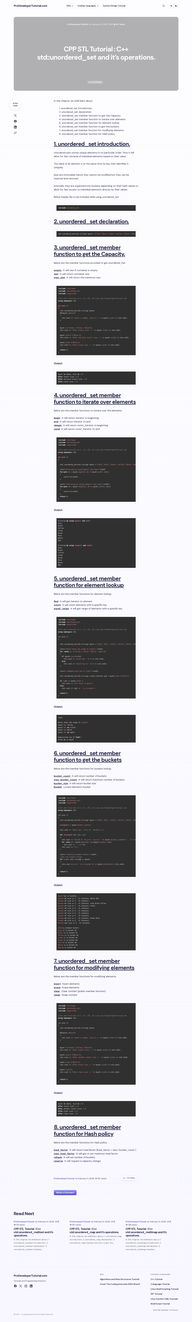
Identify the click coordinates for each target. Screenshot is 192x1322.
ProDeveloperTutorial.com (30, 6)
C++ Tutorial (95, 82)
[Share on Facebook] (15, 121)
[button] (163, 6)
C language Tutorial (160, 1284)
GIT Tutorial (156, 1293)
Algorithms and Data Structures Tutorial (119, 1279)
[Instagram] (26, 1286)
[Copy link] (15, 133)
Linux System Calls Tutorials (164, 1298)
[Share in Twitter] (15, 115)
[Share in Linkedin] (15, 127)
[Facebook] (15, 1286)
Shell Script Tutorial (160, 1303)
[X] (20, 1286)
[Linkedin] (31, 1286)
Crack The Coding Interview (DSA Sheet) (120, 1284)
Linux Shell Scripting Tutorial (164, 1289)
